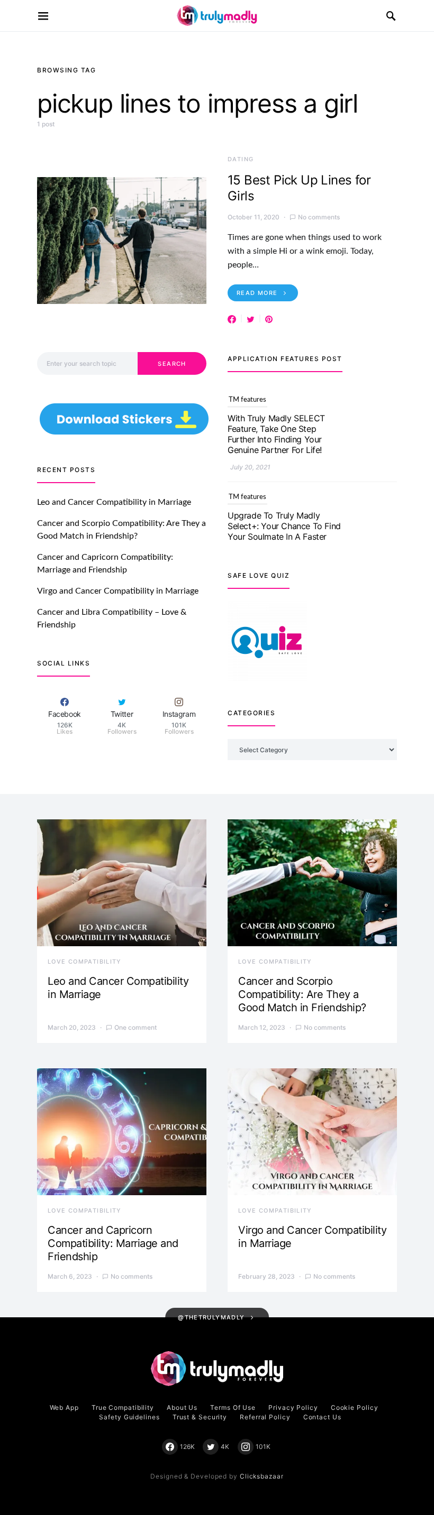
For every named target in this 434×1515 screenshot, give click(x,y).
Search (172, 363)
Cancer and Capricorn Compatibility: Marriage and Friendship (113, 1243)
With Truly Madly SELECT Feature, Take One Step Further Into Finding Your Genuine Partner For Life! (276, 433)
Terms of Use (233, 1407)
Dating (241, 159)
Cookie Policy (354, 1407)
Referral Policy (265, 1417)
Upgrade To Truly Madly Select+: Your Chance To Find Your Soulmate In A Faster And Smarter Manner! (284, 530)
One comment (135, 1027)
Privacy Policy (293, 1407)
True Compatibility (123, 1407)
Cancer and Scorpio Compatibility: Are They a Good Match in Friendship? (302, 994)
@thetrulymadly (211, 1317)
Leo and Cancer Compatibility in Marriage (114, 502)
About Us (182, 1407)
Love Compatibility (85, 961)
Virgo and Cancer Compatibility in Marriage (117, 591)
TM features (247, 398)
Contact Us (322, 1417)
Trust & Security (200, 1417)
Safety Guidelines (129, 1417)
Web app (64, 1407)
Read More (257, 293)
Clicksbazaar (262, 1476)
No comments (319, 217)
